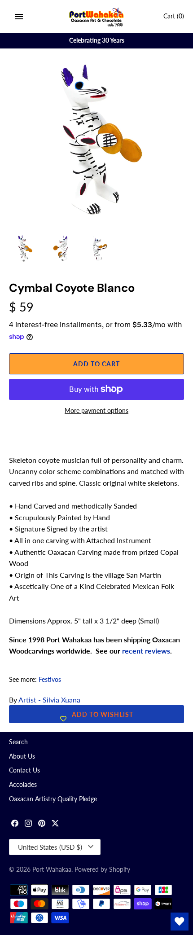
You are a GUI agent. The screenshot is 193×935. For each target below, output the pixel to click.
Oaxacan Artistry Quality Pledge (53, 799)
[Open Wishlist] (180, 922)
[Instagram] (28, 824)
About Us (22, 756)
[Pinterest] (41, 824)
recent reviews (146, 650)
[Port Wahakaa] (97, 16)
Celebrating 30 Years (96, 40)
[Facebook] (14, 824)
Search (18, 742)
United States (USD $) (50, 847)
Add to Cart (96, 364)
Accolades (23, 784)
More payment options (96, 410)
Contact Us (24, 770)
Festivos (50, 679)
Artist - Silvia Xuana (49, 699)
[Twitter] (55, 824)
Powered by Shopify (102, 869)
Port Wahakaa (51, 869)
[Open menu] (19, 16)
